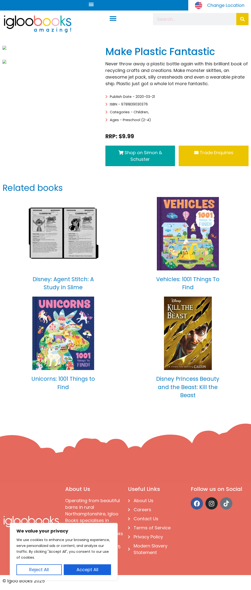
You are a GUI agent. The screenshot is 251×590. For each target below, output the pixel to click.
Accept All (87, 570)
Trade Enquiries (216, 153)
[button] (91, 4)
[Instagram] (211, 503)
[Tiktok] (226, 503)
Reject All (39, 570)
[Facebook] (197, 503)
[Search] (242, 19)
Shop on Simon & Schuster (142, 156)
